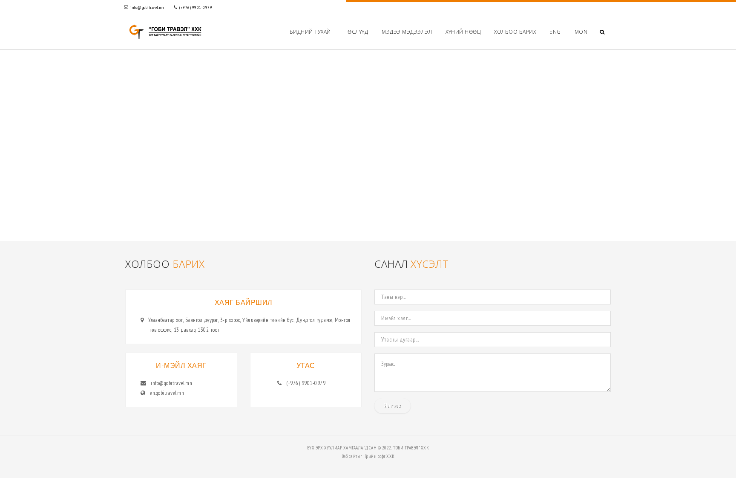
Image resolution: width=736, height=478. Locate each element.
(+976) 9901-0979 (195, 7)
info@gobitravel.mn (146, 7)
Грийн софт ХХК (380, 456)
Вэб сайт (349, 456)
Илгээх (392, 405)
